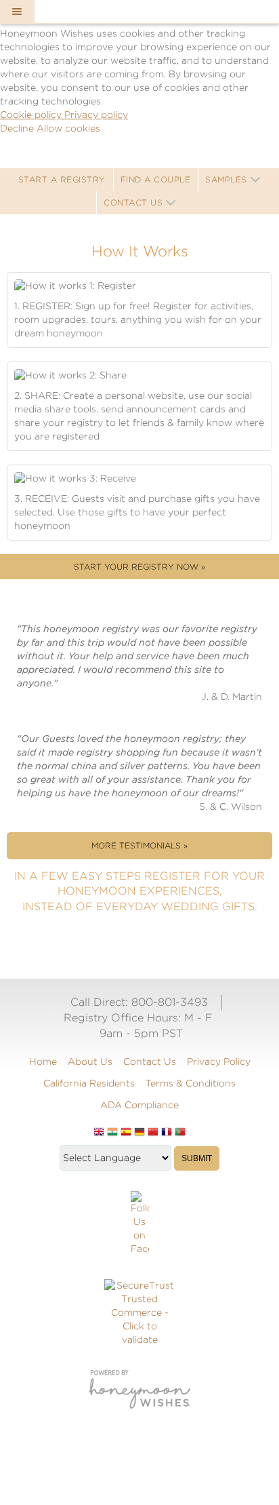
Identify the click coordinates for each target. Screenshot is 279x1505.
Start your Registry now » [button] (139, 567)
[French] (166, 1133)
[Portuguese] (180, 1133)
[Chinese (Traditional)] (153, 1133)
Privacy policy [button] (96, 114)
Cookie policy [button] (32, 114)
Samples (226, 179)
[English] (98, 1133)
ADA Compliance (139, 1104)
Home (43, 1061)
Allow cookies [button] (68, 128)
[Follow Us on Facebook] (140, 1223)
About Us (90, 1061)
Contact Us (133, 202)
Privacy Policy (219, 1061)
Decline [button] (18, 128)
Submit (196, 1158)
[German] (139, 1133)
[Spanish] (126, 1133)
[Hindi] (112, 1133)
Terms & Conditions (191, 1083)
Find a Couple (156, 179)
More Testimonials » (139, 845)
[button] (17, 11)
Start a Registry (62, 179)
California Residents (89, 1083)
